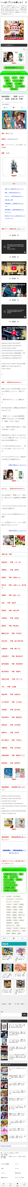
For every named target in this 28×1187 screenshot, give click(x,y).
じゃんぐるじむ (10, 899)
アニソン (3, 1173)
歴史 (17, 1185)
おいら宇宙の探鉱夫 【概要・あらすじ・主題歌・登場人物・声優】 (20, 991)
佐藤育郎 (20, 907)
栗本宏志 (15, 920)
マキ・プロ (9, 901)
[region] (14, 30)
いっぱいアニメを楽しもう (12, 2)
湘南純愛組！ (9, 922)
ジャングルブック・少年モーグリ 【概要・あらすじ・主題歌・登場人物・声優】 (17, 1107)
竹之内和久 (9, 928)
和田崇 (21, 909)
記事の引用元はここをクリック (17, 465)
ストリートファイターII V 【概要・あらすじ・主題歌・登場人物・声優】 (17, 1092)
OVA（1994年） (5, 104)
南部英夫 (15, 909)
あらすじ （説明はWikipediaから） (14, 196)
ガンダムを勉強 (5, 1164)
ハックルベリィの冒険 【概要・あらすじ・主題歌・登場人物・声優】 (17, 1123)
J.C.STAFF (9, 896)
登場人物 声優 (9, 199)
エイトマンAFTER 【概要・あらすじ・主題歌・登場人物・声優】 (17, 1084)
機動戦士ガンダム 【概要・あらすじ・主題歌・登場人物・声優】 (17, 1114)
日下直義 (8, 917)
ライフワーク (16, 901)
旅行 (10, 1185)
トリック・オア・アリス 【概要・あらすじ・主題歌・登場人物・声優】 (17, 1041)
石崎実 (17, 925)
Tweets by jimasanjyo (6, 1145)
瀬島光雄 (16, 922)
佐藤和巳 (8, 907)
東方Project (18, 1173)
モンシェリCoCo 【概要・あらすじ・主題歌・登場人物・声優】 (17, 1129)
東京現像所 (9, 920)
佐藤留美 (14, 907)
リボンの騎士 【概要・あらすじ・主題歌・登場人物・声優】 (17, 1137)
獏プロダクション (10, 925)
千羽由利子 (9, 909)
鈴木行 (23, 930)
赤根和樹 (8, 930)
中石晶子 (15, 904)
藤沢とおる (23, 928)
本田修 (20, 917)
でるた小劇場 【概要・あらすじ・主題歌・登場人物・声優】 (17, 1049)
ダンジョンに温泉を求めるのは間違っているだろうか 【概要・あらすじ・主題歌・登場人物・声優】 (17, 1057)
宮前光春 (14, 912)
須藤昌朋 (14, 933)
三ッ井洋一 (9, 904)
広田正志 (8, 915)
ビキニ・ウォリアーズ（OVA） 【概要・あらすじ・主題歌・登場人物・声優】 (17, 1026)
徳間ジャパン (21, 915)
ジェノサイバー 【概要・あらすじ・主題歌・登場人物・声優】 (20, 974)
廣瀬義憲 (14, 915)
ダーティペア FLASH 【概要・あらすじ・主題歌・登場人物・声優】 (20, 959)
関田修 (8, 933)
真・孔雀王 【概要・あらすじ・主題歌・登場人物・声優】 (21, 1003)
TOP (10, 1153)
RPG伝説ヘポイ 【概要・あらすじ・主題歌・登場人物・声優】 (17, 1099)
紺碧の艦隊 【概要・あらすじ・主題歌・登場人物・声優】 (7, 958)
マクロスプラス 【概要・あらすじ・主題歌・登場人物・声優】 (7, 991)
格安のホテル (4, 1177)
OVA (2, 1168)
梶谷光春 (21, 920)
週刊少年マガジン (16, 930)
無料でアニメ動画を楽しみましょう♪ (14, 189)
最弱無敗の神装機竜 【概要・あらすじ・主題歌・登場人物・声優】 (17, 1077)
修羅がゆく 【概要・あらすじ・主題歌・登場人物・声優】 (8, 1003)
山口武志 (20, 912)
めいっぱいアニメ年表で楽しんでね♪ (17, 1069)
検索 (2, 1011)
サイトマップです (19, 1177)
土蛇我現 (8, 912)
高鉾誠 (19, 933)
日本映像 (14, 917)
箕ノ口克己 (16, 928)
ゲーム (16, 1168)
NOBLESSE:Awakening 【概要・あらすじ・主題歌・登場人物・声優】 (17, 1033)
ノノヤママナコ (18, 899)
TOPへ (24, 1185)
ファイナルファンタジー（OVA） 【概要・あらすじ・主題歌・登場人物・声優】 (7, 975)
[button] (12, 30)
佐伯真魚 (21, 904)
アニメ (16, 1164)
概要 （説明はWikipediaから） (13, 192)
